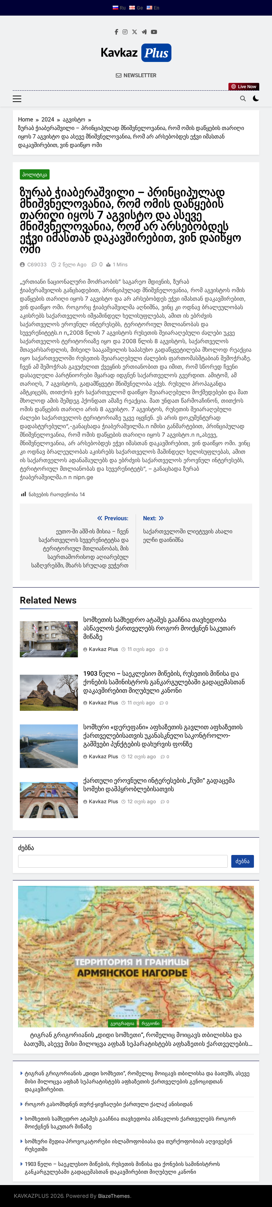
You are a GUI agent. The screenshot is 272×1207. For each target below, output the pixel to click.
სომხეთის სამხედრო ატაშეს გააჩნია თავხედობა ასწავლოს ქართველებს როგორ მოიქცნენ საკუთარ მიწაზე (159, 628)
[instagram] (125, 32)
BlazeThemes (114, 1196)
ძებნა (26, 847)
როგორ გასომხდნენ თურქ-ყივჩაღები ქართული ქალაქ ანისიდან (109, 1104)
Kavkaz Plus (103, 649)
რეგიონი (150, 1023)
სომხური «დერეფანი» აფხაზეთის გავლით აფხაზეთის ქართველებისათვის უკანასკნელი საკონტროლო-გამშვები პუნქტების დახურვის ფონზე (163, 736)
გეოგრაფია (122, 1023)
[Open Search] (243, 98)
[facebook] (116, 32)
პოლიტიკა (34, 174)
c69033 (37, 264)
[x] (135, 32)
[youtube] (154, 32)
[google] (144, 32)
